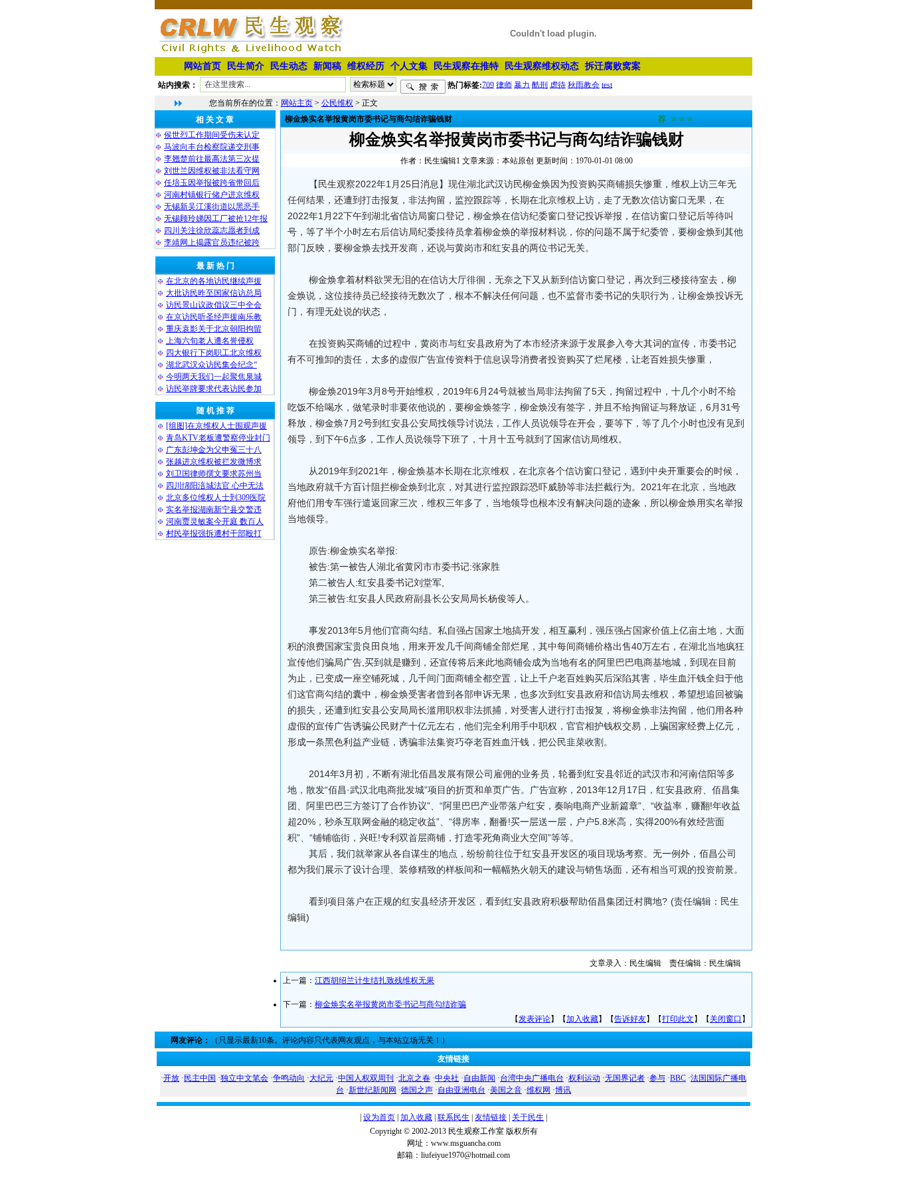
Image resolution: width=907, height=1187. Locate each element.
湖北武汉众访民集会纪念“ (211, 364)
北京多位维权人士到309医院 (216, 497)
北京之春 (414, 1078)
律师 (504, 84)
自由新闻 (479, 1078)
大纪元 (321, 1078)
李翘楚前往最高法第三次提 (212, 158)
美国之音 (506, 1090)
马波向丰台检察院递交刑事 (212, 146)
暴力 (522, 84)
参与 (657, 1078)
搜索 (423, 87)
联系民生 (453, 1117)
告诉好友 (630, 1019)
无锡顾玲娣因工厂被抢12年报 (216, 218)
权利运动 (584, 1078)
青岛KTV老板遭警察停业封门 (218, 437)
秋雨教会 (584, 84)
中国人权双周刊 (366, 1078)
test (607, 84)
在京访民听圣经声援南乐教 (214, 316)
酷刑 (540, 84)
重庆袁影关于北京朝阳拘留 (214, 328)
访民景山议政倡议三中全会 (214, 305)
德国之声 (417, 1090)
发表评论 (534, 1019)
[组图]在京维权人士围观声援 (216, 425)
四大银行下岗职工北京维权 (214, 352)
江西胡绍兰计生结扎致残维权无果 (374, 980)
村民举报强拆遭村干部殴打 (214, 533)
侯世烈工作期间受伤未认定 (212, 134)
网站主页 (297, 103)
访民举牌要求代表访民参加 (214, 388)
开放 (171, 1078)
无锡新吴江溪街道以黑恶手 (212, 206)
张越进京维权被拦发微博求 (214, 461)
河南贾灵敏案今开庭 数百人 (215, 521)
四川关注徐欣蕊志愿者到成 (212, 230)
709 (488, 84)
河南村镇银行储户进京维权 (212, 194)
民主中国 (200, 1078)
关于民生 (528, 1117)
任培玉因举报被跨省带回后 (212, 182)
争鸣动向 (289, 1078)
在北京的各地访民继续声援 (214, 281)
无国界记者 (625, 1078)
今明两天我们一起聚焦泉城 (214, 376)
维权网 (538, 1090)
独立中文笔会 (244, 1078)
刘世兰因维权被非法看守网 (212, 170)
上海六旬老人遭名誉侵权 (210, 340)
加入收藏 (582, 1019)
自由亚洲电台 (461, 1090)
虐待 (558, 84)
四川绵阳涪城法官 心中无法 (215, 485)
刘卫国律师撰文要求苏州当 (214, 473)
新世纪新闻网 (372, 1090)
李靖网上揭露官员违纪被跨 (212, 242)
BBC (678, 1078)
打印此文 (678, 1019)
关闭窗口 (726, 1019)
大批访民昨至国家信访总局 (214, 293)
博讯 (563, 1090)
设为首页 (379, 1117)
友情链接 (491, 1117)
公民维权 (337, 103)
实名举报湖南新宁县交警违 (214, 509)
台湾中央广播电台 (532, 1078)
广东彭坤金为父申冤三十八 (214, 449)
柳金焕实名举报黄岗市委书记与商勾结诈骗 (390, 1004)
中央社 (447, 1078)
